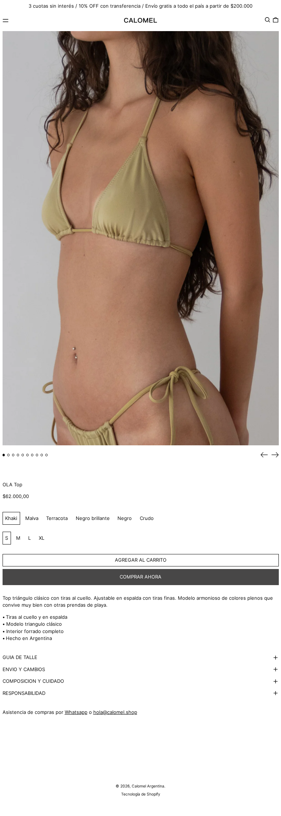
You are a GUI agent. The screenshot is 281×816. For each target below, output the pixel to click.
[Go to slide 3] (13, 455)
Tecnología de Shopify (140, 794)
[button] (267, 19)
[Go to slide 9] (42, 455)
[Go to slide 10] (46, 455)
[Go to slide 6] (27, 455)
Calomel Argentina (148, 786)
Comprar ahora (140, 577)
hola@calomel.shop (115, 712)
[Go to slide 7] (32, 455)
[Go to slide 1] (4, 455)
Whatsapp (76, 712)
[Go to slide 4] (18, 455)
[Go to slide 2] (8, 455)
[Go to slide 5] (23, 455)
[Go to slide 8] (37, 455)
